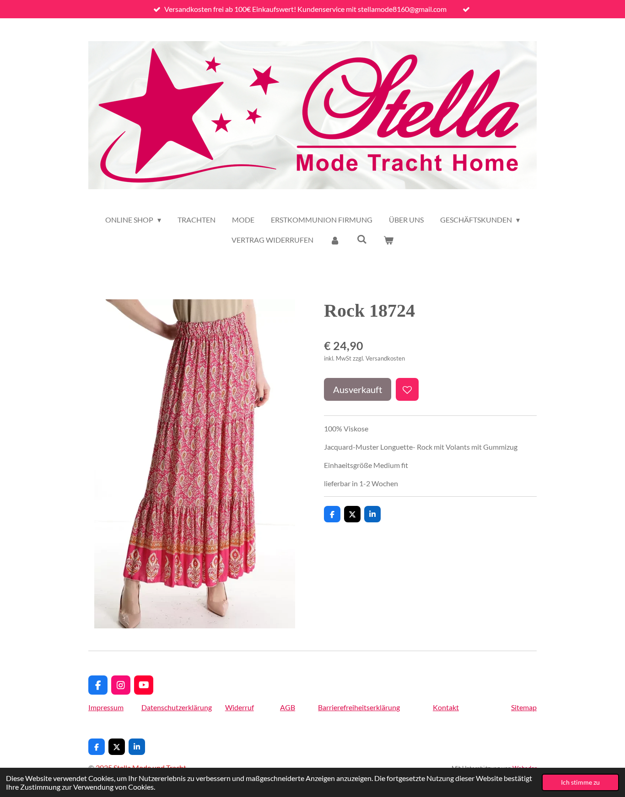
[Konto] (335, 240)
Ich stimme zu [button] (580, 782)
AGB (287, 707)
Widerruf (239, 707)
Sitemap (524, 707)
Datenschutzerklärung (176, 707)
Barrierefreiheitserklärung (359, 707)
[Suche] (361, 238)
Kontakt (446, 707)
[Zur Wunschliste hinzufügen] (407, 389)
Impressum (106, 707)
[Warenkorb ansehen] (388, 240)
